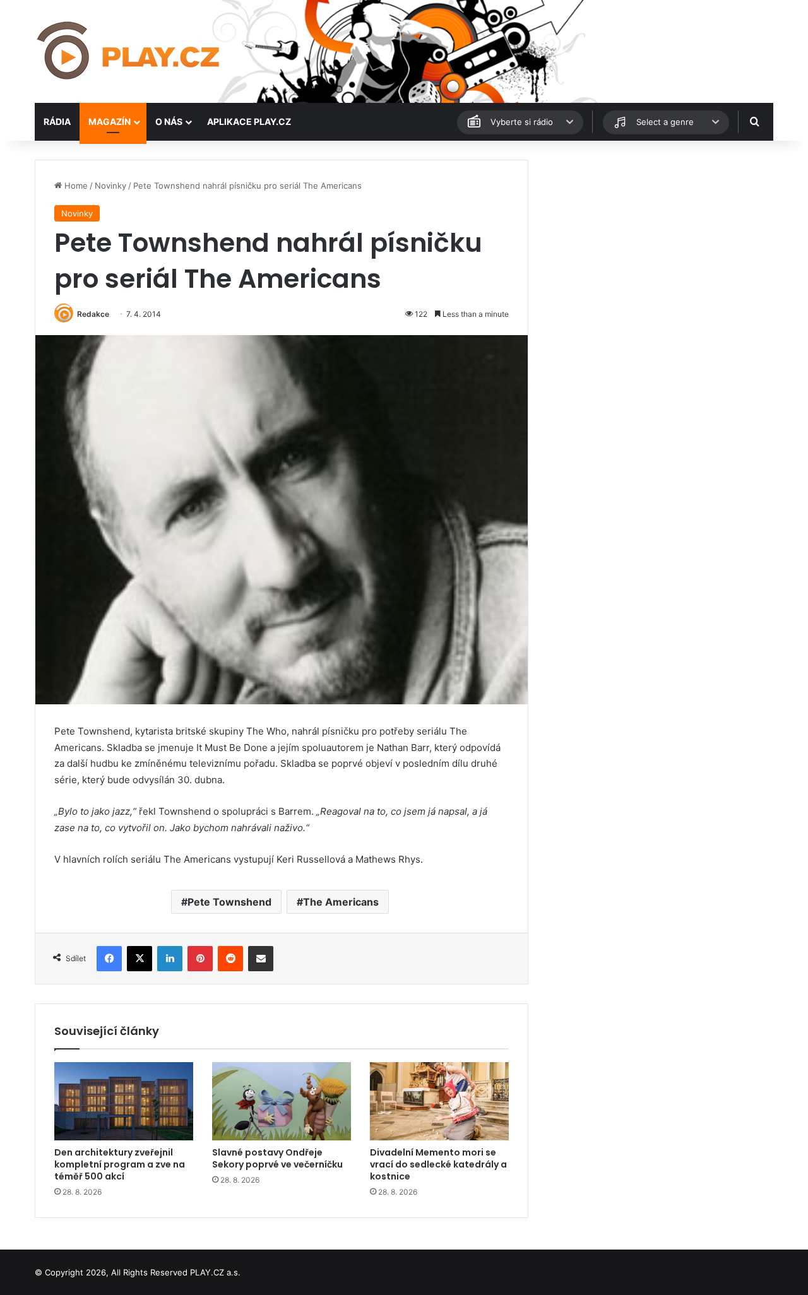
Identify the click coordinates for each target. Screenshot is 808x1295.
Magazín (109, 121)
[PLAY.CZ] (129, 51)
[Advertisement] (656, 248)
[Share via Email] (260, 958)
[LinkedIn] (169, 958)
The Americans (341, 902)
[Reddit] (230, 958)
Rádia (57, 121)
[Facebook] (109, 958)
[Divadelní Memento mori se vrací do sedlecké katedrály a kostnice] (439, 1101)
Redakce (93, 314)
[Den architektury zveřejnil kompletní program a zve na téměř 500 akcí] (123, 1101)
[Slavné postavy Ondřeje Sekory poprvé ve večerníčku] (281, 1101)
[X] (139, 958)
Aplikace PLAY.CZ (249, 121)
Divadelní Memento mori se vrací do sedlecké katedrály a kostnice (438, 1164)
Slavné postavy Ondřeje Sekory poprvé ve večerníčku (277, 1158)
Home (75, 185)
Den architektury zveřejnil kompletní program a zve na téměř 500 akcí (119, 1164)
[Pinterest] (200, 958)
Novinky (110, 185)
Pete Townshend (229, 902)
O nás (168, 121)
